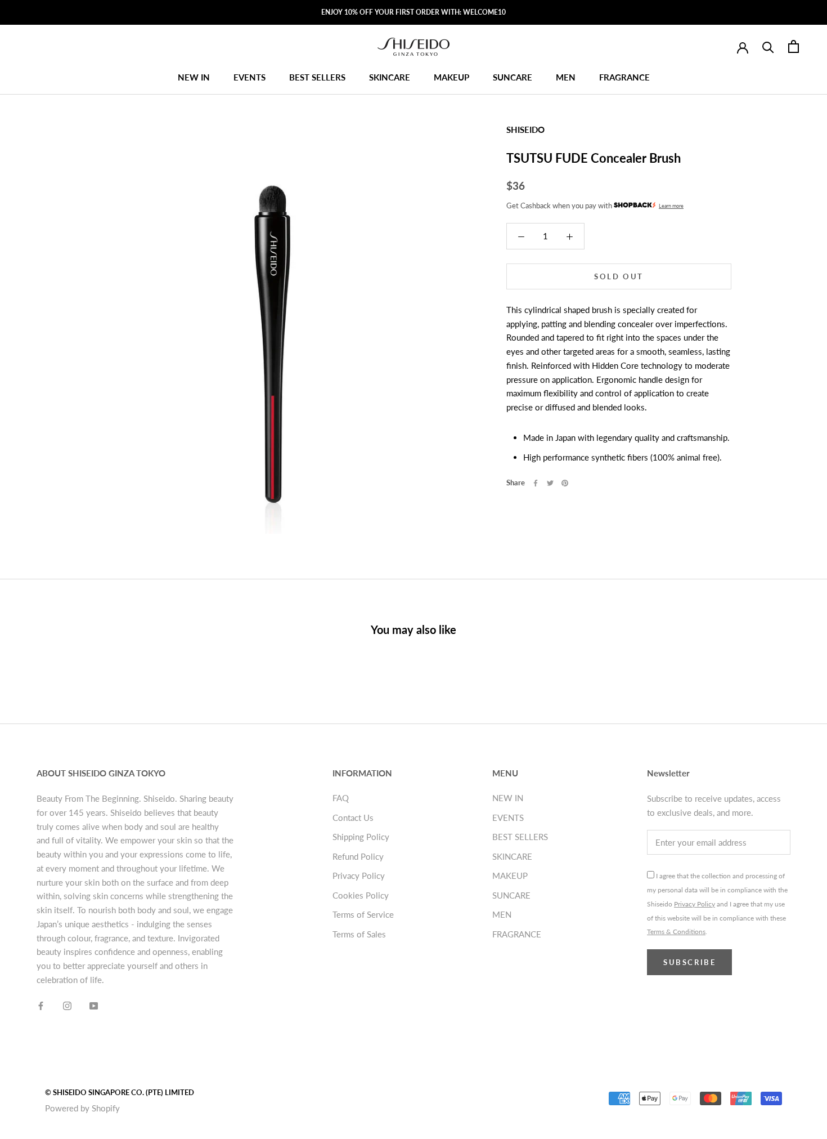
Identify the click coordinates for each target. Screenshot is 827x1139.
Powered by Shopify (82, 1108)
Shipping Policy (360, 837)
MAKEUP (451, 77)
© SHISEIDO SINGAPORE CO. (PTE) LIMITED (119, 1092)
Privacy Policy (358, 875)
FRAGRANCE (624, 77)
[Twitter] (550, 483)
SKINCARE (389, 77)
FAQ (340, 798)
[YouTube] (93, 1005)
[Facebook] (535, 483)
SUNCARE (512, 77)
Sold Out (619, 275)
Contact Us (353, 817)
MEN (566, 77)
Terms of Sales (359, 934)
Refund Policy (358, 856)
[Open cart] (793, 46)
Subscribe (689, 962)
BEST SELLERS (317, 77)
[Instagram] (67, 1005)
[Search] (768, 46)
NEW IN (194, 77)
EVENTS (249, 77)
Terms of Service (363, 914)
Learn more (671, 206)
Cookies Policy (360, 895)
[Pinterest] (564, 483)
